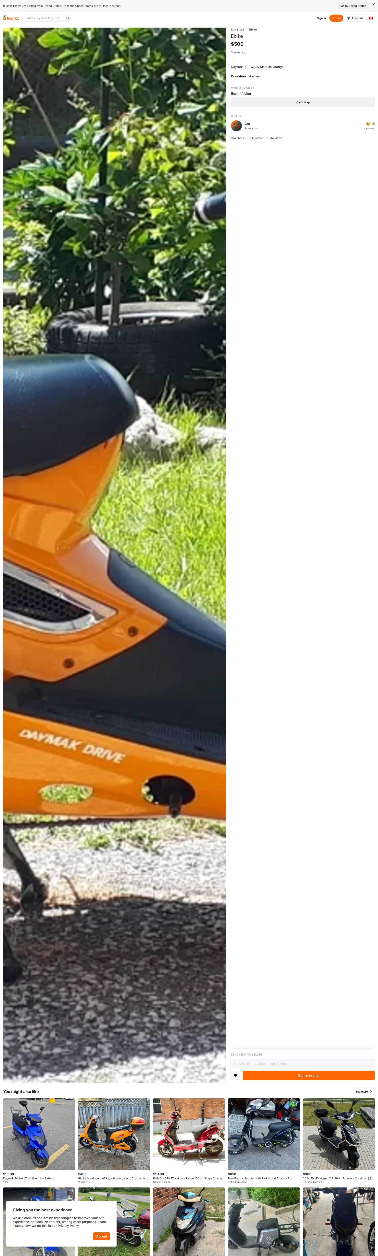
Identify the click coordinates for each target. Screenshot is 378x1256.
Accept (101, 1236)
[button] (364, 1091)
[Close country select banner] (373, 4)
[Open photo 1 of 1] (114, 555)
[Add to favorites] (235, 1075)
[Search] (68, 18)
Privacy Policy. (69, 1226)
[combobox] (44, 18)
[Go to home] (11, 18)
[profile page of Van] (236, 125)
